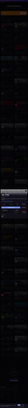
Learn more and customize (21, 406)
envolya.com (3, 211)
